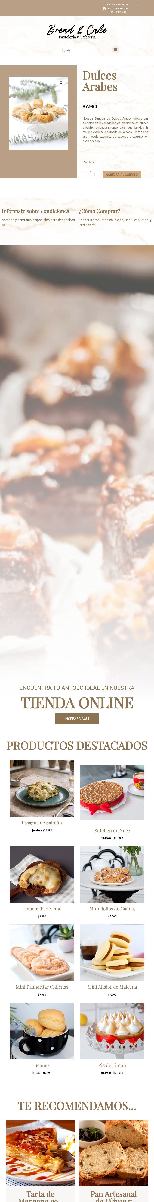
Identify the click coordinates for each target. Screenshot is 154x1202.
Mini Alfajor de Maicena (112, 987)
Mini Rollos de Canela (112, 908)
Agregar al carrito (122, 174)
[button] (115, 49)
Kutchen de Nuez (112, 830)
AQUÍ (5, 225)
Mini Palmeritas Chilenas (42, 987)
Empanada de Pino (42, 908)
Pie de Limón (112, 1065)
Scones (42, 1065)
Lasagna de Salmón (42, 822)
